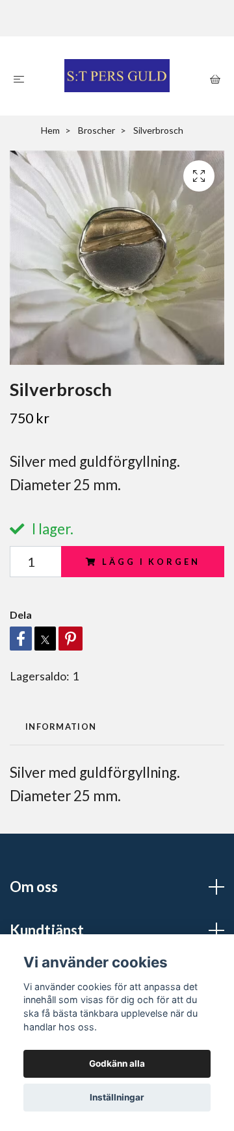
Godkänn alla (117, 1063)
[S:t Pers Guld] (117, 76)
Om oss (34, 886)
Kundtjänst (47, 930)
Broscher (96, 130)
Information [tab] (60, 726)
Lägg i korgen (151, 561)
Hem (50, 130)
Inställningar (117, 1097)
